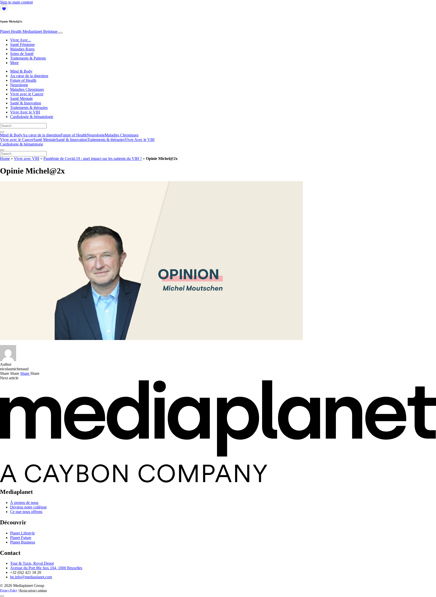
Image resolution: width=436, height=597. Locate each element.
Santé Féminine (22, 44)
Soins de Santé (22, 53)
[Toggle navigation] (61, 33)
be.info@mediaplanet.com (31, 577)
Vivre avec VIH (26, 158)
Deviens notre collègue (28, 507)
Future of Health (23, 80)
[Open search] (2, 132)
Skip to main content (16, 2)
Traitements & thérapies (29, 107)
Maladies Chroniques (27, 89)
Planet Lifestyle (22, 533)
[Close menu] (2, 150)
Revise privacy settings (33, 590)
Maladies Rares (22, 49)
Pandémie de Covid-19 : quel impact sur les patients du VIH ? (92, 158)
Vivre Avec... (20, 40)
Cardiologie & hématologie (31, 117)
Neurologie (19, 85)
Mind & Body (21, 71)
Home (5, 158)
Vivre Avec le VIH (25, 112)
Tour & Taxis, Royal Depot (32, 563)
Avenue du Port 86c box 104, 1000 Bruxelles (46, 568)
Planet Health (29, 31)
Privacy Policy (8, 590)
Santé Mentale (21, 98)
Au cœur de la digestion (29, 76)
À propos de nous (24, 502)
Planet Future (20, 537)
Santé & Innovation (25, 103)
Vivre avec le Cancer (26, 94)
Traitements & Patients (28, 58)
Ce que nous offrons (26, 511)
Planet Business (22, 542)
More (14, 63)
